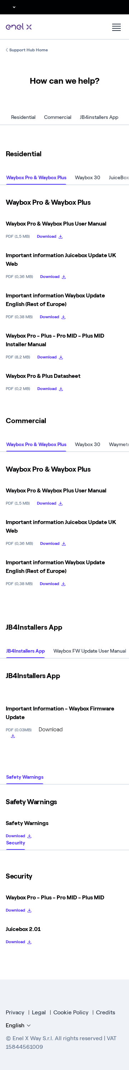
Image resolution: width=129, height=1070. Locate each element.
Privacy (15, 1012)
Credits (105, 1012)
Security (15, 843)
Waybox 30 (87, 177)
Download (46, 236)
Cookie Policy (71, 1012)
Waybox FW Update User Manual (89, 651)
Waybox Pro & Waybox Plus (36, 177)
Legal (39, 1012)
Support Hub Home (28, 49)
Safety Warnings (24, 777)
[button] (10, 7)
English (15, 1025)
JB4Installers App (25, 651)
